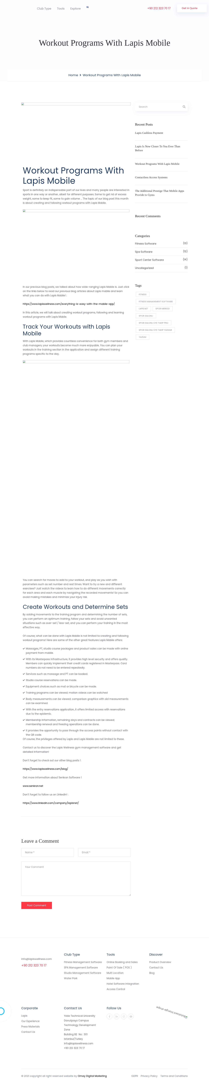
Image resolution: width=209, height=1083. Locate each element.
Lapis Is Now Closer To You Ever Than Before (157, 148)
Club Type (44, 9)
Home (73, 75)
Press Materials (30, 1026)
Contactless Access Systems (151, 177)
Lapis (24, 1015)
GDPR (134, 1076)
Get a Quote (190, 8)
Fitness (142, 294)
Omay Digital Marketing (92, 1076)
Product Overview (160, 962)
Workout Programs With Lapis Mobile (157, 163)
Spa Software (161, 252)
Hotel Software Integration (123, 983)
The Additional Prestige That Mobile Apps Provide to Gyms (159, 192)
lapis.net (143, 308)
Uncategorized (161, 268)
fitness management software (156, 301)
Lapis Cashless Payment (149, 132)
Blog (152, 973)
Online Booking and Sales (122, 962)
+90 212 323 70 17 (159, 8)
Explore (75, 9)
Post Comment (36, 905)
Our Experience (30, 1021)
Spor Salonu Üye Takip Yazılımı (155, 329)
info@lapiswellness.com (36, 959)
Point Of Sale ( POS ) (119, 967)
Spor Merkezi (163, 308)
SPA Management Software (81, 967)
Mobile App (113, 978)
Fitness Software (161, 243)
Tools (61, 9)
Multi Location (115, 973)
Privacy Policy (149, 1076)
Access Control (116, 989)
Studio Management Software (82, 973)
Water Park (70, 978)
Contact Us (156, 967)
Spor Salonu (146, 315)
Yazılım (142, 337)
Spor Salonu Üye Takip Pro (153, 322)
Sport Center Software (161, 260)
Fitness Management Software (83, 962)
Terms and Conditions (174, 1076)
